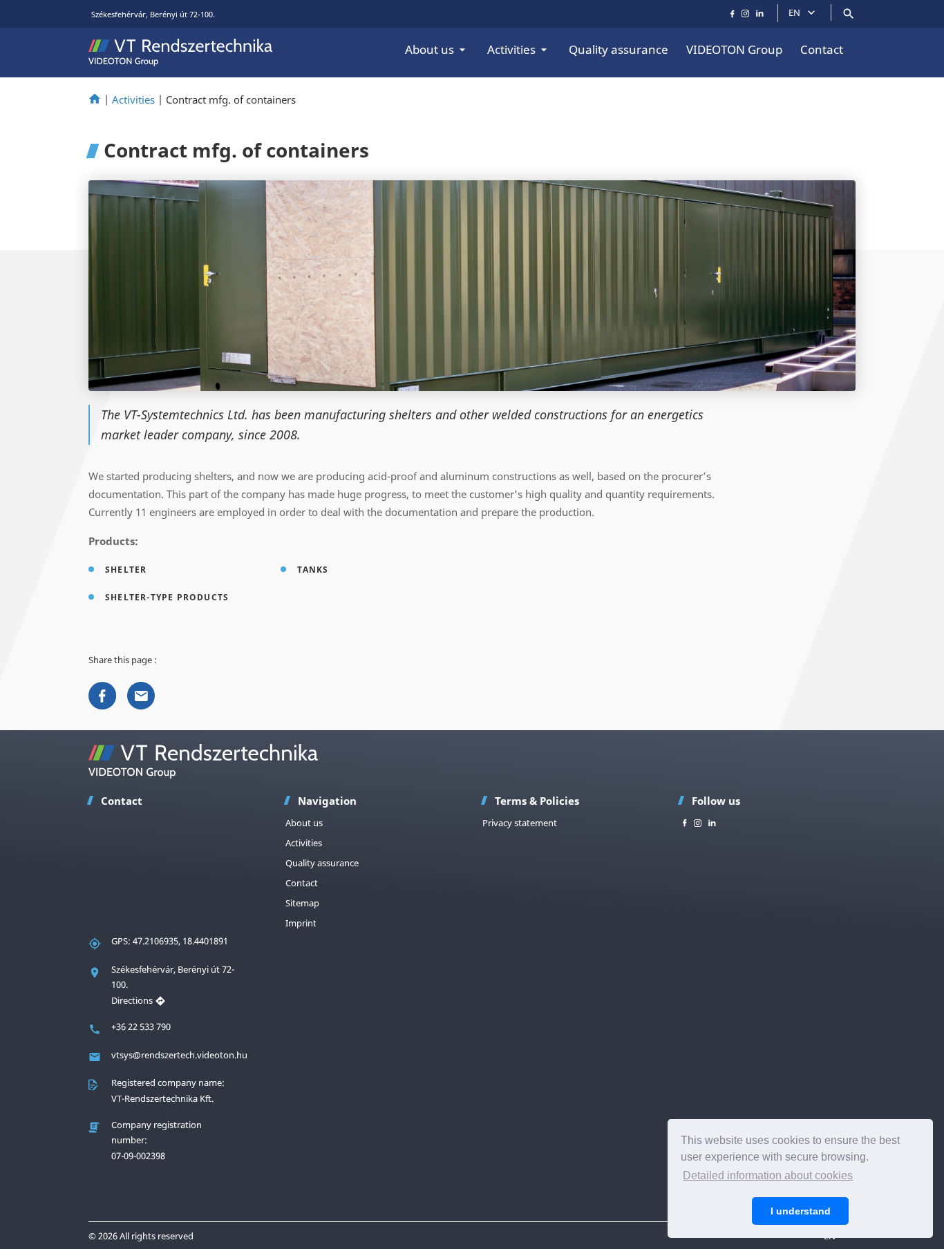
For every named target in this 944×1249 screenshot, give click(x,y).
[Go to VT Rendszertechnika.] (94, 99)
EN (794, 12)
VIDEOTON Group (734, 49)
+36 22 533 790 (141, 1026)
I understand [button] (801, 1211)
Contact (821, 49)
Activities (511, 49)
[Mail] (141, 694)
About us (429, 49)
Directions (133, 1000)
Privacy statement (519, 823)
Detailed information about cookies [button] (768, 1175)
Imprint (301, 923)
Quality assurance (618, 49)
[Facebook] (102, 694)
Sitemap (302, 903)
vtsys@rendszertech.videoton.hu (179, 1055)
